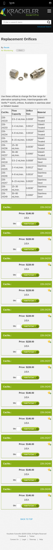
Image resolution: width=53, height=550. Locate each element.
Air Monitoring (7, 50)
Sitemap (32, 539)
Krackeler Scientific (19, 12)
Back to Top (27, 519)
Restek (6, 48)
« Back (20, 50)
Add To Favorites (49, 213)
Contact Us (14, 539)
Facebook (22, 536)
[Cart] (10, 4)
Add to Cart (30, 224)
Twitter (32, 536)
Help (41, 539)
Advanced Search (44, 27)
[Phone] (4, 4)
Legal (24, 539)
